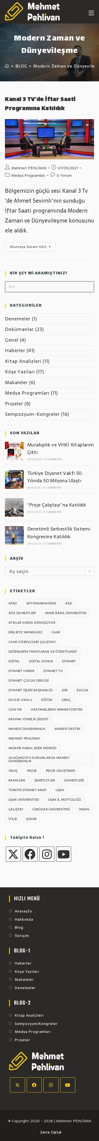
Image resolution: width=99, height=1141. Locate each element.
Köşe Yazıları (20, 372)
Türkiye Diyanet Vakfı (27, 790)
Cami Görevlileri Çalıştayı (32, 642)
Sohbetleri (74, 780)
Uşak (60, 790)
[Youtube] (63, 854)
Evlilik (82, 690)
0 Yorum (64, 175)
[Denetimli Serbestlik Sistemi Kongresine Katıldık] (14, 535)
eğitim (46, 700)
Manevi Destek (67, 729)
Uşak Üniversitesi (24, 799)
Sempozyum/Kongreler (36, 1024)
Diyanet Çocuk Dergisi (29, 680)
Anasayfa (23, 911)
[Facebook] (30, 854)
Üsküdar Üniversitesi (51, 809)
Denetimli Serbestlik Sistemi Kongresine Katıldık (58, 532)
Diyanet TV (53, 671)
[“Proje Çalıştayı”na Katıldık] (14, 507)
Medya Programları (28, 175)
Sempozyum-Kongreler (32, 414)
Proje (32, 770)
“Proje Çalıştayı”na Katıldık (56, 505)
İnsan (84, 809)
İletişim (22, 936)
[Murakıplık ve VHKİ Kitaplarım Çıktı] (14, 451)
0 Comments (53, 459)
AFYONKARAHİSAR (41, 603)
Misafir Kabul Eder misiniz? (33, 748)
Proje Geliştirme (60, 770)
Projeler (14, 404)
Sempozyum (44, 780)
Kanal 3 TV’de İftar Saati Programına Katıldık (40, 104)
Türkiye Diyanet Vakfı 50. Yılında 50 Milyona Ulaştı (55, 476)
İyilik (13, 819)
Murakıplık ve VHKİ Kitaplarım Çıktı (60, 448)
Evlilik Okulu (20, 700)
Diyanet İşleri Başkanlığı (31, 690)
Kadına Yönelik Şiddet (29, 719)
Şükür (31, 819)
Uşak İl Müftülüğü (64, 799)
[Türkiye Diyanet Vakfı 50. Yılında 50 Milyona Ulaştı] (14, 479)
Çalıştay (16, 809)
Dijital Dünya (41, 661)
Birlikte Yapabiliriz (25, 632)
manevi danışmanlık (27, 729)
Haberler (15, 350)
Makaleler (16, 382)
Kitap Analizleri (23, 361)
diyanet (69, 661)
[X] (13, 854)
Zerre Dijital (50, 1132)
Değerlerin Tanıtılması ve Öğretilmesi (43, 651)
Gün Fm (15, 709)
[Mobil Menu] (91, 11)
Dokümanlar (19, 329)
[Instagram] (46, 854)
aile (68, 603)
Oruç (13, 770)
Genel (11, 340)
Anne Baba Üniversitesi (66, 613)
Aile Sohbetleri (22, 613)
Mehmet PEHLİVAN (28, 168)
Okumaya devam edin (33, 247)
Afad (13, 603)
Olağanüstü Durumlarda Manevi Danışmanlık (39, 759)
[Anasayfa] (7, 66)
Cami (55, 632)
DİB (65, 690)
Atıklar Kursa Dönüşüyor (32, 622)
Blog (19, 927)
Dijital (14, 661)
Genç (66, 700)
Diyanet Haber (21, 671)
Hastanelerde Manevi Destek (56, 709)
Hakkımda (24, 919)
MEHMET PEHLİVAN (24, 738)
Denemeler (18, 319)
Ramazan (17, 780)
